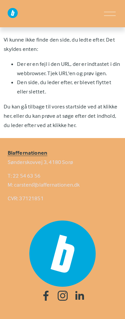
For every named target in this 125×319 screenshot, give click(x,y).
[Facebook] (46, 295)
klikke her (64, 125)
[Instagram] (62, 295)
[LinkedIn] (79, 295)
